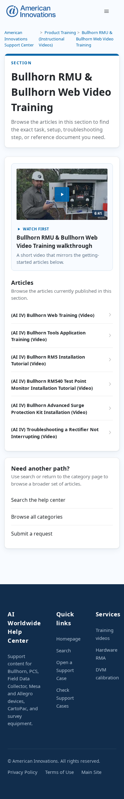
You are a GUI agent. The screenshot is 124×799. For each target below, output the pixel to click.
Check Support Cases (65, 698)
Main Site (91, 772)
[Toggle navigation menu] (106, 11)
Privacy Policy (23, 772)
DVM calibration (107, 673)
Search (63, 650)
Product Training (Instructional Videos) (57, 39)
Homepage (68, 638)
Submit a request (31, 533)
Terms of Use (59, 772)
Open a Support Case (65, 670)
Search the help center (38, 499)
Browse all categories (37, 516)
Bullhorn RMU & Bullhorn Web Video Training (95, 39)
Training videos (105, 634)
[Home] (31, 11)
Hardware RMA (106, 654)
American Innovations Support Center (19, 39)
